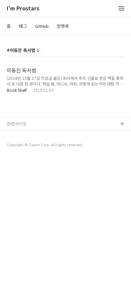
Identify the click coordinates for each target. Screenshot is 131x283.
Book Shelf (17, 90)
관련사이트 (17, 123)
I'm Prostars (23, 8)
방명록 (63, 26)
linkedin (15, 156)
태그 (23, 26)
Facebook (17, 135)
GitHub (42, 26)
